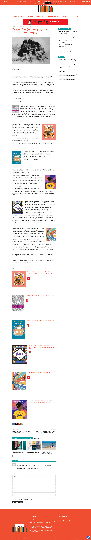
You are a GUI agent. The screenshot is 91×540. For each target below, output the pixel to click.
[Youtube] (70, 521)
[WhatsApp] (22, 424)
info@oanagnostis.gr (39, 534)
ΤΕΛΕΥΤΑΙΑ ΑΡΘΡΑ (37, 438)
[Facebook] (13, 424)
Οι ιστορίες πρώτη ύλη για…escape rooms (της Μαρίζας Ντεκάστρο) (17, 452)
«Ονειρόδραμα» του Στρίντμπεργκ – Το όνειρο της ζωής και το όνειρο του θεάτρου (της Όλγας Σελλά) (46, 432)
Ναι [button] (46, 3)
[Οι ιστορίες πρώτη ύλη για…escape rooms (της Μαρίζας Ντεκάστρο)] (19, 445)
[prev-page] (13, 456)
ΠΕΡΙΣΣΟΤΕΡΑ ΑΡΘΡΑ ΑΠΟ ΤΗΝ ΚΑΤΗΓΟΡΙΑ (22, 438)
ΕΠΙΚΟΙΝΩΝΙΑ (65, 16)
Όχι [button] (49, 3)
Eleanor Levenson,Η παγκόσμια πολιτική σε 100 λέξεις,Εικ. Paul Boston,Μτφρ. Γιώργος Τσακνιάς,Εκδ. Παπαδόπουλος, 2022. (41, 347)
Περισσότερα (36, 531)
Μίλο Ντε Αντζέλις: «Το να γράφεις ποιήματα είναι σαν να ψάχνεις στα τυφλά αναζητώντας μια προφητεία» (68, 49)
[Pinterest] (19, 424)
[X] (16, 424)
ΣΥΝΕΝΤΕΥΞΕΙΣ (30, 16)
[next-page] (15, 456)
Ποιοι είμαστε (51, 538)
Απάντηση (18, 470)
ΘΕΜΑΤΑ (38, 16)
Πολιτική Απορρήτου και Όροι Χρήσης (72, 538)
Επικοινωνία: (32, 534)
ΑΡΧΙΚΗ (15, 16)
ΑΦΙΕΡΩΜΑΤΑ (21, 16)
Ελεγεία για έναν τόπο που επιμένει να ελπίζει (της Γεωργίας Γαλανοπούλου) (47, 452)
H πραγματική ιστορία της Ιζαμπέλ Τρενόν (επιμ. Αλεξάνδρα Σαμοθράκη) (21, 432)
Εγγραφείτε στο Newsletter (59, 538)
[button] (77, 16)
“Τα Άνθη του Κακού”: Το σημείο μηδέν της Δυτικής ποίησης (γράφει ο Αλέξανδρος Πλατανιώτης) (68, 40)
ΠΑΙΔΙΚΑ (17, 26)
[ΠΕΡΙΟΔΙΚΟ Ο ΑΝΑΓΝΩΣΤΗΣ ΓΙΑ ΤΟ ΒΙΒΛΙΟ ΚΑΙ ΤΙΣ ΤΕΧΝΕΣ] (45, 8)
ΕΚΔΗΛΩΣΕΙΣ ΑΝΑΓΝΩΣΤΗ (53, 16)
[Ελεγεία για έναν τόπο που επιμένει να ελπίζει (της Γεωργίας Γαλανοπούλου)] (49, 445)
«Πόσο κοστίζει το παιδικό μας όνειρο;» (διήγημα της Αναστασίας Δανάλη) (67, 61)
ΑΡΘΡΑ (43, 16)
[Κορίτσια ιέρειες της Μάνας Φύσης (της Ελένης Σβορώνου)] (34, 445)
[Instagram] (63, 521)
